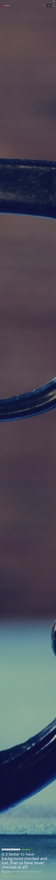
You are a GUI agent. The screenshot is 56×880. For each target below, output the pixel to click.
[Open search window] (44, 5)
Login (48, 5)
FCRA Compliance (26, 849)
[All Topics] (32, 849)
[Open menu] (53, 5)
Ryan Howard (15, 871)
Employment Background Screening (11, 849)
